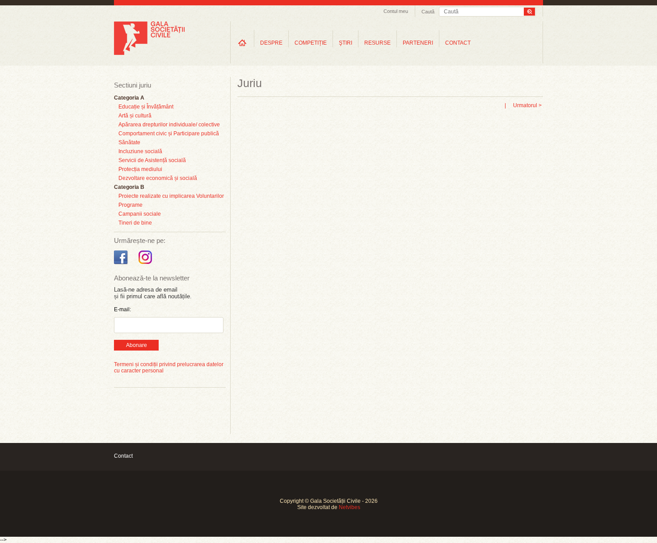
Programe (130, 205)
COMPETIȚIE (311, 43)
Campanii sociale (139, 214)
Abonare (136, 345)
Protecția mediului (140, 169)
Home (242, 42)
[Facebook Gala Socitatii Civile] (122, 264)
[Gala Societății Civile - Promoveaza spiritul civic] (149, 53)
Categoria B (129, 187)
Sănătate (129, 142)
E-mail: (122, 309)
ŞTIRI (345, 43)
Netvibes (349, 507)
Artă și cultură (135, 116)
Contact (123, 456)
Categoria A (129, 98)
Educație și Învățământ (145, 107)
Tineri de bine (135, 223)
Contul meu (395, 11)
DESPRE (271, 43)
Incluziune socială (140, 151)
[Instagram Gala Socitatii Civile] (146, 264)
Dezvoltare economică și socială (157, 178)
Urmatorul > (527, 105)
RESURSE (377, 43)
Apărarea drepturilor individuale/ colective (169, 124)
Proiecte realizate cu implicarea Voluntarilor (171, 196)
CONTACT (458, 43)
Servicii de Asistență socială (152, 160)
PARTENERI (418, 43)
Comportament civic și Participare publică (168, 133)
